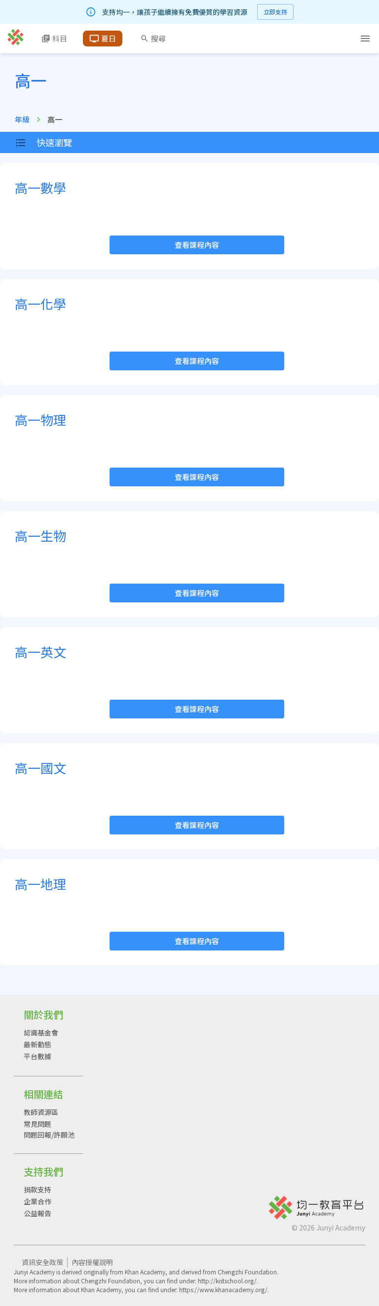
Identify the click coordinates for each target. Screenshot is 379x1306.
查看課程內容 (197, 244)
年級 (22, 119)
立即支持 (275, 11)
